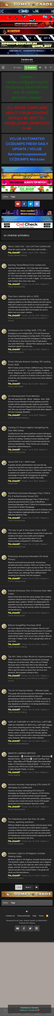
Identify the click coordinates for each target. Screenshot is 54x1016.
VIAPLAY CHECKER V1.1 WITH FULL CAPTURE (29, 722)
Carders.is (23, 1010)
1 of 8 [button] (19, 887)
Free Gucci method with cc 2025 (23, 296)
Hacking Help (19, 287)
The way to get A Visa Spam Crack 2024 (27, 530)
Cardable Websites (21, 418)
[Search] (50, 67)
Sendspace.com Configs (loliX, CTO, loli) (27, 330)
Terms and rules (23, 916)
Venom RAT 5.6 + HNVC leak (21, 462)
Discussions (19, 352)
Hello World (18, 386)
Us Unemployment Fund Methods (23, 396)
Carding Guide (19, 452)
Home (41, 916)
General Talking (20, 255)
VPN (16, 483)
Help (34, 916)
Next (28, 887)
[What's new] (45, 67)
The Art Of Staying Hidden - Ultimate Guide (28, 690)
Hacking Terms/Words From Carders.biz (27, 265)
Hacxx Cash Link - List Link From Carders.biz (29, 246)
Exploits (17, 775)
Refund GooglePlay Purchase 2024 (24, 625)
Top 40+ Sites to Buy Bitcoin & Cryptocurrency (30, 656)
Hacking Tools (19, 547)
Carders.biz (33, 1010)
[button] (3, 67)
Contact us (10, 916)
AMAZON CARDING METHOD (22, 753)
